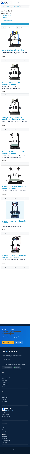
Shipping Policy (5, 436)
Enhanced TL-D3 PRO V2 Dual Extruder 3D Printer (12, 83)
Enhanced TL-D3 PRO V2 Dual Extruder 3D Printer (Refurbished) (14, 118)
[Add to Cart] (5, 60)
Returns (7, 451)
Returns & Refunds (5, 438)
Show (18, 27)
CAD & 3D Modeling (6, 377)
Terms (15, 451)
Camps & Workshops (6, 418)
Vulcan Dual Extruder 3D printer (13, 50)
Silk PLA (8, 6)
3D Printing (4, 375)
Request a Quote (7, 342)
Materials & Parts (5, 395)
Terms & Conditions (6, 440)
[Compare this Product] (24, 60)
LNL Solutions (10, 351)
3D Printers (4, 394)
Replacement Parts (5, 384)
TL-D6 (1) (5, 19)
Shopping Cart (4, 397)
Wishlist (3, 403)
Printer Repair (4, 380)
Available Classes (5, 414)
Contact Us (18, 342)
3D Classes (4, 412)
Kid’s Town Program (6, 416)
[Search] (14, 2)
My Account (4, 399)
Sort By (3, 27)
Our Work (4, 427)
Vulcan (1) (5, 17)
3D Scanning (4, 378)
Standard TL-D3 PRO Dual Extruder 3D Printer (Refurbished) (14, 256)
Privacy (18, 451)
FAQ (2, 429)
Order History (4, 401)
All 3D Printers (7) (7, 15)
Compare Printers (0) (7, 20)
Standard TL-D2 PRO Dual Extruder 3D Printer (14, 222)
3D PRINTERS (16, 6)
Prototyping (4, 382)
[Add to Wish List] (15, 60)
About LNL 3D (4, 426)
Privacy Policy (4, 442)
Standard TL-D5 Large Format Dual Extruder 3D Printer (14, 153)
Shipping (3, 451)
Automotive (4, 386)
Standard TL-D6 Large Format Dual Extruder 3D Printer (14, 187)
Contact (23, 451)
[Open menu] (18, 2)
